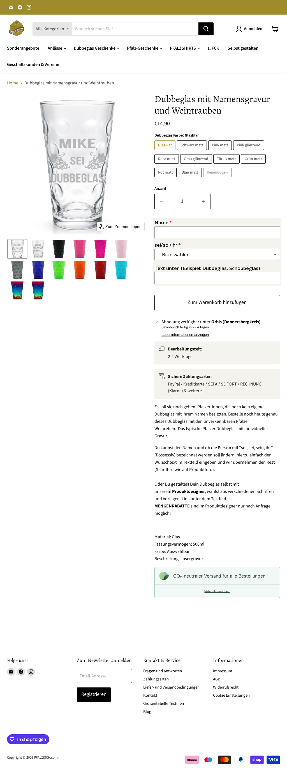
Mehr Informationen (217, 591)
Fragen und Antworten (162, 671)
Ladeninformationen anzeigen (185, 335)
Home (12, 83)
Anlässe (55, 48)
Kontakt (150, 695)
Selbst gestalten (243, 48)
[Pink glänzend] (249, 151)
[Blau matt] (190, 179)
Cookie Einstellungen (231, 695)
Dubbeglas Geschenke (95, 48)
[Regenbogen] (218, 179)
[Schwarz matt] (192, 151)
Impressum (222, 671)
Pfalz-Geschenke (143, 48)
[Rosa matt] (167, 165)
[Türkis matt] (227, 165)
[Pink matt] (220, 151)
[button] (250, 29)
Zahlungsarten (156, 679)
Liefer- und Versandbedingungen (171, 687)
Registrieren (94, 694)
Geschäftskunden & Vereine (33, 64)
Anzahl (160, 188)
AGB (216, 679)
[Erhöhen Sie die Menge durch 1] (203, 201)
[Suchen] (206, 28)
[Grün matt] (254, 165)
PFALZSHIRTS (183, 48)
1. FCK (213, 48)
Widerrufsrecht (226, 687)
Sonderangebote (23, 48)
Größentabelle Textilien (163, 704)
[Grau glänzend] (196, 165)
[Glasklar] (165, 151)
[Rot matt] (166, 179)
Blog (147, 712)
